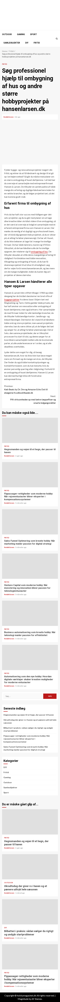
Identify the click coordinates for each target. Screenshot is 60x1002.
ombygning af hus (39, 251)
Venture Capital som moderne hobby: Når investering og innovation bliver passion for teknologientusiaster (30, 566)
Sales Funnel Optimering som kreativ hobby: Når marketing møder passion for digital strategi (30, 521)
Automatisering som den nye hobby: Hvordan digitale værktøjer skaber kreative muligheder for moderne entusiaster (30, 657)
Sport (33, 34)
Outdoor (7, 34)
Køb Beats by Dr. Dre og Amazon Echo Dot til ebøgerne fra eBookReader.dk (26, 389)
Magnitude (23, 999)
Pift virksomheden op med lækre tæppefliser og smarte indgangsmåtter (33, 399)
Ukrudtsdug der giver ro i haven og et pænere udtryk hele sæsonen (30, 866)
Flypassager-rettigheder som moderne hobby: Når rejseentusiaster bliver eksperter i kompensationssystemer (30, 474)
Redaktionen (8, 117)
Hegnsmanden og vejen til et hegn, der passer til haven (30, 430)
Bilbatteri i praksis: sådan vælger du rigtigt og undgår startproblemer (30, 911)
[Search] (57, 38)
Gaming (21, 34)
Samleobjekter (11, 43)
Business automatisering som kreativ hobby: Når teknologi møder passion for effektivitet (30, 613)
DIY (26, 43)
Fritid (37, 43)
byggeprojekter (11, 299)
